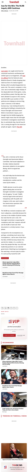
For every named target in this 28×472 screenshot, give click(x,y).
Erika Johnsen (4, 11)
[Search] (25, 2)
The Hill (19, 127)
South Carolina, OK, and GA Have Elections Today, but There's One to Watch (12, 409)
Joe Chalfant (4, 366)
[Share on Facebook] (8, 308)
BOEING (2, 313)
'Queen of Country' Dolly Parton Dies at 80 (12, 459)
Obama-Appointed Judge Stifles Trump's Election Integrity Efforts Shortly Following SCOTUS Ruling (13, 363)
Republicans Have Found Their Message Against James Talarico (12, 386)
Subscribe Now (21, 335)
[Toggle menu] (2, 2)
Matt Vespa (4, 411)
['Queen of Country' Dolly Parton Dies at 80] (14, 450)
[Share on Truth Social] (5, 308)
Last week (4, 71)
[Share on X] (2, 308)
